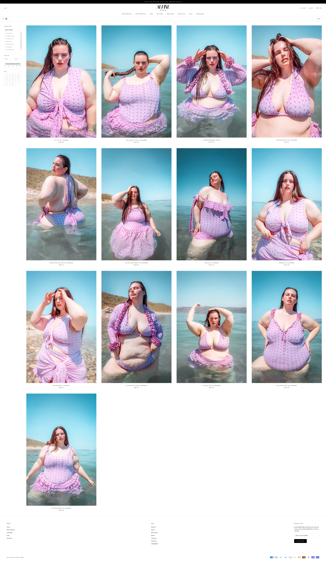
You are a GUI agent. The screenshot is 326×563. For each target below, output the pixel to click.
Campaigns (10, 532)
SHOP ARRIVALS (140, 14)
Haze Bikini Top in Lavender (286, 140)
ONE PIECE (170, 14)
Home (8, 527)
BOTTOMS (160, 14)
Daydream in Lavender (61, 385)
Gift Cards (153, 541)
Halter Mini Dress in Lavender (136, 262)
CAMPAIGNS (200, 14)
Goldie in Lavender (211, 262)
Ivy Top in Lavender (61, 140)
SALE (191, 14)
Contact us (153, 538)
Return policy (154, 532)
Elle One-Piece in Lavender (287, 385)
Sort (319, 18)
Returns (153, 535)
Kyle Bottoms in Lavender (61, 508)
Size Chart (9, 538)
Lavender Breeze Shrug (211, 140)
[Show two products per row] (3, 18)
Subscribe (300, 541)
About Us (153, 527)
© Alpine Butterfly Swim (15, 557)
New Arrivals (127, 14)
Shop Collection (11, 530)
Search (311, 8)
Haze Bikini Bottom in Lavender (61, 262)
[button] (7, 26)
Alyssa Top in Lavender (211, 385)
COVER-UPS (182, 14)
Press (8, 535)
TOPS (151, 14)
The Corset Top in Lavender (136, 140)
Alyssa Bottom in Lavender (136, 385)
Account (303, 8)
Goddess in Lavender (287, 262)
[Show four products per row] (6, 18)
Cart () (319, 8)
